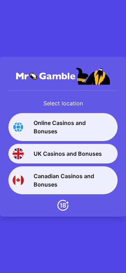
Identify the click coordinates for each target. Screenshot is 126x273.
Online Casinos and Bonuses (60, 127)
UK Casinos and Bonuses (68, 153)
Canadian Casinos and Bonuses (64, 180)
